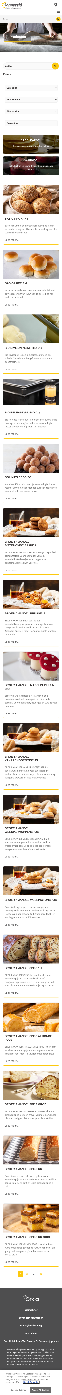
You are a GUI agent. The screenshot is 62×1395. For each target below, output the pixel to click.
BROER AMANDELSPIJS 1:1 (23, 968)
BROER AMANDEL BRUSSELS (25, 613)
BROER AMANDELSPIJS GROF (25, 1104)
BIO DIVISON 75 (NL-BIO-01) (23, 347)
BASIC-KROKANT (16, 218)
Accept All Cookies (40, 1390)
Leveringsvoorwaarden (31, 1317)
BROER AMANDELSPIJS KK (23, 1169)
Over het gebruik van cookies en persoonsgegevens (31, 1341)
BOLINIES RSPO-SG (18, 477)
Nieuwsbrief (31, 1310)
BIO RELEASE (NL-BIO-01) (22, 412)
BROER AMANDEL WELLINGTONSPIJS (31, 899)
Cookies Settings (18, 1390)
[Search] (58, 19)
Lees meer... (11, 240)
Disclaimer (31, 1333)
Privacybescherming (31, 1325)
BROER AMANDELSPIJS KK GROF (28, 1237)
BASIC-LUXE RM (16, 283)
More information (31, 1382)
